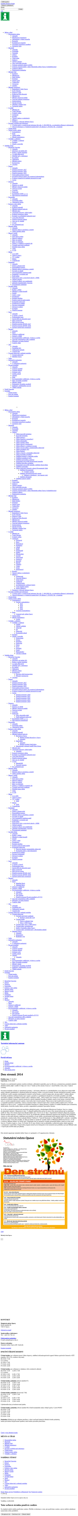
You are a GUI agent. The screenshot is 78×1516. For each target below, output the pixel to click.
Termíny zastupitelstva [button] (22, 602)
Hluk (13, 377)
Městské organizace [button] (14, 87)
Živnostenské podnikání (19, 284)
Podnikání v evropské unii (20, 274)
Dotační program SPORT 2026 (21, 326)
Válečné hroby (20, 583)
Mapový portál (9, 991)
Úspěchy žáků (16, 343)
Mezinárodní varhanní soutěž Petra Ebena (28, 746)
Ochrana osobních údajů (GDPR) (22, 65)
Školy (14, 332)
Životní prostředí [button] (13, 365)
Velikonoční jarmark (18, 350)
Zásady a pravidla (17, 144)
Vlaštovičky (15, 82)
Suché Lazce (16, 80)
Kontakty (15, 56)
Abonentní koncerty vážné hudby (22, 212)
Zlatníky (14, 85)
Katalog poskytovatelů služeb (21, 300)
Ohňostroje (15, 159)
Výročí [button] (14, 761)
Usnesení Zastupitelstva (23, 610)
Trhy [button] (9, 344)
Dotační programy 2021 (23, 696)
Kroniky (14, 116)
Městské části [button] (12, 72)
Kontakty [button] (7, 391)
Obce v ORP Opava (26, 923)
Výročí (14, 223)
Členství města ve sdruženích (21, 118)
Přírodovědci (20, 554)
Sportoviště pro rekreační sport (21, 319)
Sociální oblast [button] (12, 286)
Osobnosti (15, 115)
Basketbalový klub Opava (20, 89)
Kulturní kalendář (17, 207)
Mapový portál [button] (12, 233)
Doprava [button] (11, 181)
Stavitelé (18, 561)
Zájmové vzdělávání (18, 334)
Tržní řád (18, 628)
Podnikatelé (19, 550)
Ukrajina (14, 164)
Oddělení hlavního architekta (24, 463)
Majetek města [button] (12, 226)
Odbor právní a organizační (24, 444)
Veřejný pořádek (21, 626)
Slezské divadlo (17, 103)
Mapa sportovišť (17, 320)
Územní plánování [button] (17, 914)
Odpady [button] (14, 955)
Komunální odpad (21, 633)
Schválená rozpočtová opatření (21, 44)
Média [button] (10, 252)
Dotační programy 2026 (19, 171)
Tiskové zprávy (16, 255)
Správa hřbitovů (21, 588)
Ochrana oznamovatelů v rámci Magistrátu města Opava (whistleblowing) (34, 67)
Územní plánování (17, 355)
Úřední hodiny (12, 392)
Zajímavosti (19, 576)
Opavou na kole (17, 188)
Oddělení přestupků (26, 477)
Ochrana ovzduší (17, 368)
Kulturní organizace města (20, 214)
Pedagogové (19, 569)
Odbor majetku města (18, 231)
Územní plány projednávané (24, 926)
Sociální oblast (9, 996)
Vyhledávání (16, 260)
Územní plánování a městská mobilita (16, 1024)
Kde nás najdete (13, 394)
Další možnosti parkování (23, 717)
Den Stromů (19, 895)
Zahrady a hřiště (17, 336)
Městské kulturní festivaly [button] (20, 734)
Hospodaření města (10, 1440)
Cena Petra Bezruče (18, 217)
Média (6, 993)
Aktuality (15, 36)
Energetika (8, 986)
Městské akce (16, 211)
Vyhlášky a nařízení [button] (18, 622)
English (3, 3)
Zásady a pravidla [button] (17, 636)
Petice (18, 645)
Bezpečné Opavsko (10, 981)
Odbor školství (20, 451)
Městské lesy (16, 96)
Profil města (15, 276)
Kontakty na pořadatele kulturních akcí (23, 216)
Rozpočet (15, 41)
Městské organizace (10, 1445)
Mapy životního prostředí (19, 380)
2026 (21, 609)
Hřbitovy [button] (15, 574)
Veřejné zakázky (17, 61)
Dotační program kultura (19, 219)
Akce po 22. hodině (18, 221)
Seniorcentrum (16, 101)
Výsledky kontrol (29, 472)
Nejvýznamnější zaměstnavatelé (21, 272)
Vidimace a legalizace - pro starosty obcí (36, 475)
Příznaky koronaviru (22, 676)
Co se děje (15, 254)
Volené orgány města (11, 1452)
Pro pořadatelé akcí (18, 224)
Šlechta (18, 562)
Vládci (18, 566)
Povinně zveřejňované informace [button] (18, 123)
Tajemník (15, 53)
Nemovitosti (19, 638)
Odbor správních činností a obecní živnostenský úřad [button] (32, 468)
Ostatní (18, 624)
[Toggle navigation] (17, 29)
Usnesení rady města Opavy (24, 614)
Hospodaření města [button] (14, 34)
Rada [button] (13, 612)
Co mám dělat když (18, 154)
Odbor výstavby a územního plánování (27, 453)
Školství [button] (10, 329)
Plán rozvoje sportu (18, 322)
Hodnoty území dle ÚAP (27, 917)
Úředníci (18, 564)
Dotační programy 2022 (23, 698)
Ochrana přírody (17, 370)
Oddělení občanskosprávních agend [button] (30, 473)
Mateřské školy (20, 883)
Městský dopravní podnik (19, 97)
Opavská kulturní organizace (20, 99)
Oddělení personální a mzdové (25, 460)
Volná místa (15, 58)
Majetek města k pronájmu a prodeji (23, 229)
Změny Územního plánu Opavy (25, 928)
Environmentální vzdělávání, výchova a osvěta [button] (26, 890)
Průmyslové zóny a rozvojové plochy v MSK (25, 278)
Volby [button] (10, 358)
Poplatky (15, 142)
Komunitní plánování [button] (18, 847)
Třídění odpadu (16, 387)
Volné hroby (19, 580)
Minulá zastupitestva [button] (18, 617)
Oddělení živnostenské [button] (26, 470)
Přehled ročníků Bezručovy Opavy (30, 737)
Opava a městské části (26, 921)
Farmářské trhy (16, 348)
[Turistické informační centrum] (5, 20)
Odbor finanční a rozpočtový (24, 439)
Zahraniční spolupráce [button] (15, 360)
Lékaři (18, 547)
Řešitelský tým (20, 936)
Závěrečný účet (16, 46)
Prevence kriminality (18, 305)
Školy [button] (14, 881)
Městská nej (15, 109)
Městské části (9, 1443)
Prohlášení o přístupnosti (20, 1492)
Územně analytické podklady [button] (24, 916)
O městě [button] (10, 108)
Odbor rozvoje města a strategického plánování (30, 448)
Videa (14, 248)
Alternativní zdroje (17, 202)
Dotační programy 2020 (23, 694)
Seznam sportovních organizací (21, 327)
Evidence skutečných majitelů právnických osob (26, 178)
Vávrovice (15, 84)
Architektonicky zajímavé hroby (25, 585)
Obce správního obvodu (19, 63)
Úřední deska (12, 128)
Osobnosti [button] (15, 538)
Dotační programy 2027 (19, 169)
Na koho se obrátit (17, 271)
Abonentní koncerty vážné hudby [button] (22, 749)
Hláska (14, 259)
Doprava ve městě (17, 185)
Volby (6, 1025)
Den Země (19, 893)
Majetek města (9, 989)
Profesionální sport (17, 317)
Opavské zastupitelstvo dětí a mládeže (23, 339)
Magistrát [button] (11, 48)
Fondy (18, 650)
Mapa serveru (9, 1492)
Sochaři (18, 556)
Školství (7, 1000)
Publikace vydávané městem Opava (23, 121)
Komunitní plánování (18, 302)
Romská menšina (17, 298)
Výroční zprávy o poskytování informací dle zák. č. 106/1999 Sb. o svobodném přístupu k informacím (43, 125)
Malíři (18, 549)
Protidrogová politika (18, 303)
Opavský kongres (21, 765)
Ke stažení (15, 157)
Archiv (14, 180)
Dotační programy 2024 (23, 701)
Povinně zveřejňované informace (14, 1448)
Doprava (7, 984)
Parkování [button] (15, 713)
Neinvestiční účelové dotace (20, 175)
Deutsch (8, 3)
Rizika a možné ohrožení (19, 152)
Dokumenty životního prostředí (21, 384)
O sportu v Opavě (17, 315)
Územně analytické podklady (21, 245)
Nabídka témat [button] (9, 145)
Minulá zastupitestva (18, 137)
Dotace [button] (10, 166)
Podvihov (15, 79)
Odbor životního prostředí (23, 454)
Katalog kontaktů (13, 396)
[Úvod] (8, 29)
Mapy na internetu (17, 242)
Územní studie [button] (20, 919)
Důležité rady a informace (20, 156)
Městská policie (16, 161)
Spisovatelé (19, 557)
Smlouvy (15, 60)
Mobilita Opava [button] (17, 931)
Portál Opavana (9, 389)
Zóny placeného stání (22, 715)
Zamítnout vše (16, 1514)
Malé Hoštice (16, 77)
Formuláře (15, 51)
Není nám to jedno (17, 236)
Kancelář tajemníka (22, 436)
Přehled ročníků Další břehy (28, 744)
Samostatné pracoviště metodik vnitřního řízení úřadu (32, 465)
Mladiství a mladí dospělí (19, 291)
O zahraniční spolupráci (19, 363)
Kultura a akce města (11, 988)
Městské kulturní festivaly (20, 209)
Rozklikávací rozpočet (19, 43)
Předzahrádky (20, 652)
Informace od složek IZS (19, 151)
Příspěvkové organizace (19, 37)
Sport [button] (10, 312)
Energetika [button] (11, 197)
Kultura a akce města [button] (14, 204)
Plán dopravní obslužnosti (20, 195)
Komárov (15, 73)
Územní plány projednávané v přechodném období (31, 929)
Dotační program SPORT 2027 (21, 324)
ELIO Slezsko (16, 91)
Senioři (14, 293)
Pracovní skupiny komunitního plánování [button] (28, 849)
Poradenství (15, 296)
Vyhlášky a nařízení (18, 140)
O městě (7, 1447)
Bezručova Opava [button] (21, 736)
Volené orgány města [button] (14, 130)
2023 (21, 604)
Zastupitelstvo (16, 132)
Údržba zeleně (16, 374)
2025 (21, 607)
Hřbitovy (15, 120)
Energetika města (17, 200)
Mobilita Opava (17, 356)
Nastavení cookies (36, 1492)
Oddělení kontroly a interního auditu (27, 456)
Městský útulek (16, 382)
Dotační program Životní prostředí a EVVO (29, 897)
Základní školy (20, 885)
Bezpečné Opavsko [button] (14, 147)
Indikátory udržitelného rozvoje (21, 386)
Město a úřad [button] (8, 32)
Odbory (14, 55)
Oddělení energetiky (22, 466)
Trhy (6, 1022)
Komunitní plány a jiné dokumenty (26, 851)
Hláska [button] (14, 803)
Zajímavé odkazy (17, 68)
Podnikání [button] (11, 262)
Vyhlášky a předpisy (11, 1454)
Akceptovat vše (6, 1514)
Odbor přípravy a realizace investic (26, 446)
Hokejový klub (16, 92)
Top (30, 1492)
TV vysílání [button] (15, 799)
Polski (13, 3)
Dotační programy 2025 (19, 173)
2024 (21, 605)
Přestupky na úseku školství (20, 341)
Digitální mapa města (18, 247)
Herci (17, 542)
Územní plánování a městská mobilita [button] (19, 353)
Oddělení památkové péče (24, 458)
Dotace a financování (18, 266)
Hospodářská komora (18, 267)
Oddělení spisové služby (23, 478)
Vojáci (18, 568)
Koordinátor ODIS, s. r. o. (20, 193)
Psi (17, 629)
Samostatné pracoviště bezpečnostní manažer (29, 461)
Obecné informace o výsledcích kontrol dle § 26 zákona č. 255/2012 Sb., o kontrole (37, 127)
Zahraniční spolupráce (11, 1027)
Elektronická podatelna (19, 70)
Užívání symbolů (21, 653)
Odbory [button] (14, 432)
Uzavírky (15, 190)
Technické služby (17, 106)
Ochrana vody (16, 372)
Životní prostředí (10, 1029)
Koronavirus (16, 163)
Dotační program (17, 310)
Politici (18, 552)
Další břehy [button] (19, 741)
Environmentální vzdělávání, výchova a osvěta (26, 338)
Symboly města (16, 113)
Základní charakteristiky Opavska (22, 283)
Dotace (18, 640)
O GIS (14, 250)
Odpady (14, 375)
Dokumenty (19, 935)
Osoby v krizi (16, 295)
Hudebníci (19, 545)
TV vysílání (15, 257)
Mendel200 (19, 763)
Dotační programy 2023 (23, 700)
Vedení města (16, 135)
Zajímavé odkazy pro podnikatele (22, 281)
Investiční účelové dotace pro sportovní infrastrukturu (28, 176)
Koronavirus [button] (16, 672)
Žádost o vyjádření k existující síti (22, 243)
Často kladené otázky (22, 586)
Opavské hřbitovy (21, 578)
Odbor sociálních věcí (22, 449)
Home (2, 1492)
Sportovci (19, 559)
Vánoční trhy (16, 351)
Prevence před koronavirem (24, 674)
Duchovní (19, 540)
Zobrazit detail (26, 1514)
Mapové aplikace (17, 238)
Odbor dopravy (20, 437)
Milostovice (15, 75)
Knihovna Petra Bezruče (19, 94)
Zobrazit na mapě (6, 1330)
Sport (6, 998)
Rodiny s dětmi (16, 290)
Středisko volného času (19, 104)
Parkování (15, 192)
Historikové (19, 544)
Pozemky (19, 648)
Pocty (17, 646)
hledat (2, 7)
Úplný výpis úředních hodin (9, 1432)
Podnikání (8, 994)
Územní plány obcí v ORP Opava (26, 924)
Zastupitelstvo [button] (16, 600)
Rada (13, 133)
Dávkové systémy (17, 307)
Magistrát (7, 1442)
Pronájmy (19, 641)
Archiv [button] (14, 693)
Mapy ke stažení (17, 240)
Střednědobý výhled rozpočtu (21, 39)
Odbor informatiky (21, 441)
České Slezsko (16, 111)
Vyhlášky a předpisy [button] (14, 139)
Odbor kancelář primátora (23, 434)
